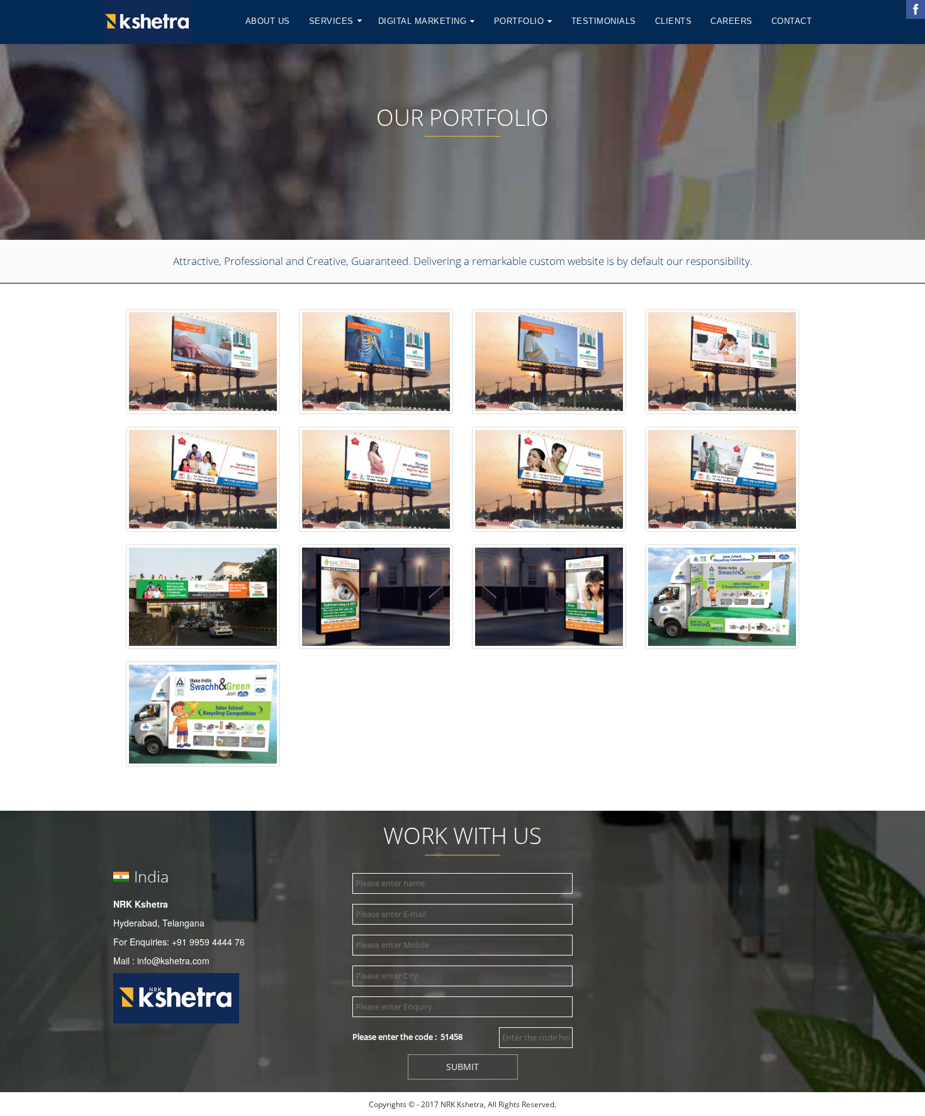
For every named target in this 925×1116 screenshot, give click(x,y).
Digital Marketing (423, 21)
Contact (791, 21)
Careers (731, 21)
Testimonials (603, 21)
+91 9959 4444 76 (208, 941)
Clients (673, 21)
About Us (267, 21)
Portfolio (520, 21)
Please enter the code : (407, 1036)
